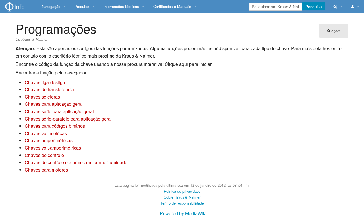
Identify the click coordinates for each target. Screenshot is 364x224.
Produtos (82, 6)
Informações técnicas (121, 6)
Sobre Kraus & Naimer (182, 197)
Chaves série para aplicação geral (59, 111)
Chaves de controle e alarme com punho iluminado (76, 162)
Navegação (51, 6)
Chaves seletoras (42, 96)
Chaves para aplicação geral (54, 104)
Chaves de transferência (49, 89)
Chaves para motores (46, 169)
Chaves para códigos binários (55, 126)
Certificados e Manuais (172, 6)
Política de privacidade (182, 191)
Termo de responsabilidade (182, 203)
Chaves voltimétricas (46, 133)
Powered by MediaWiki (183, 213)
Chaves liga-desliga (45, 82)
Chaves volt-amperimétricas (53, 147)
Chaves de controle (44, 155)
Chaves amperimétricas (49, 140)
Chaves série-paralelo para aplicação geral (68, 118)
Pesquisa (313, 6)
